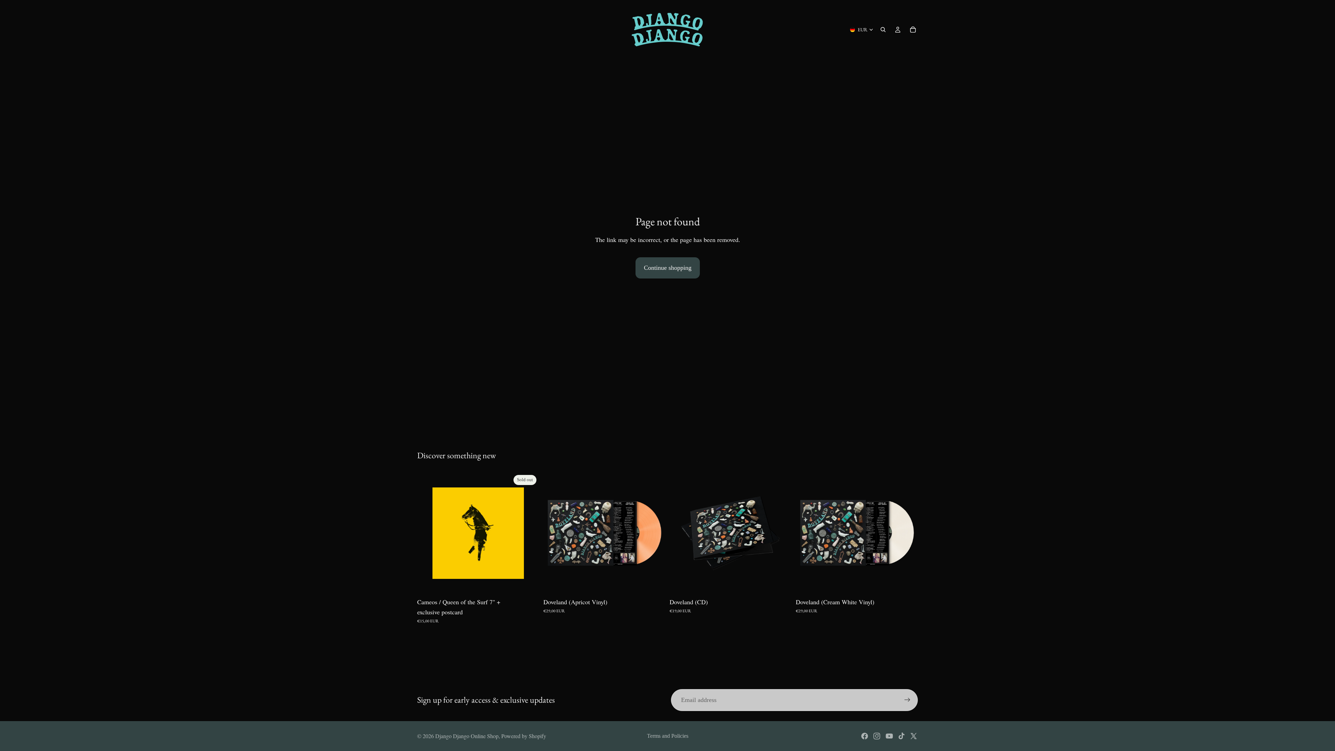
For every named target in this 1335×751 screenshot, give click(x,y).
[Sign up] (907, 700)
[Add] (654, 584)
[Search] (883, 29)
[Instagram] (877, 736)
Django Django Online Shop (467, 736)
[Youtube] (889, 736)
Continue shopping (667, 267)
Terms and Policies (667, 736)
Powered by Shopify (523, 736)
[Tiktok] (901, 736)
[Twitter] (913, 736)
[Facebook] (864, 736)
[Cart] (913, 29)
